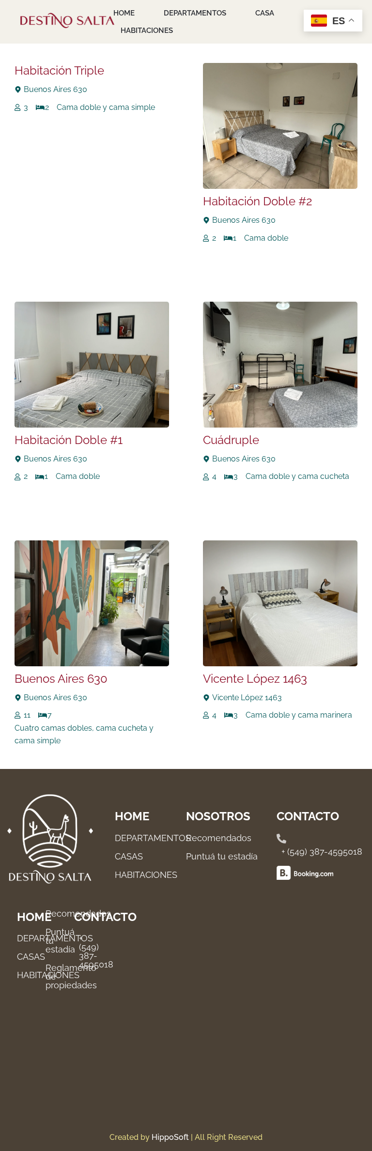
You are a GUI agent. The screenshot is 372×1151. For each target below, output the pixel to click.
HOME (124, 13)
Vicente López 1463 (255, 679)
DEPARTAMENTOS (195, 13)
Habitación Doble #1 (69, 440)
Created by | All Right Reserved (186, 1137)
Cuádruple (231, 440)
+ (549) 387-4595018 (321, 851)
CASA (264, 13)
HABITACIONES (147, 30)
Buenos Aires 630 (61, 679)
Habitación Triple (59, 70)
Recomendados (218, 838)
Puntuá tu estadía (222, 856)
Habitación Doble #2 (257, 201)
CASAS (31, 956)
